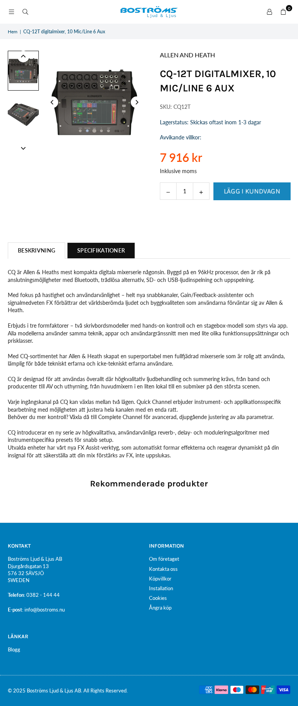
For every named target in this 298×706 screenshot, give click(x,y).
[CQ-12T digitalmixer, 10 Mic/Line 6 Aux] (23, 70)
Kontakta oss (163, 569)
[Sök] (25, 12)
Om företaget (164, 559)
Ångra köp (160, 608)
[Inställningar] (269, 12)
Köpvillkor (160, 578)
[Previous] (52, 102)
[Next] (136, 102)
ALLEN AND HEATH (187, 54)
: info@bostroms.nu (43, 609)
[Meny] (11, 12)
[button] (283, 12)
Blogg (14, 649)
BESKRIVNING (36, 250)
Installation (161, 588)
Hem (12, 31)
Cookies (158, 598)
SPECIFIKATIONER (101, 250)
